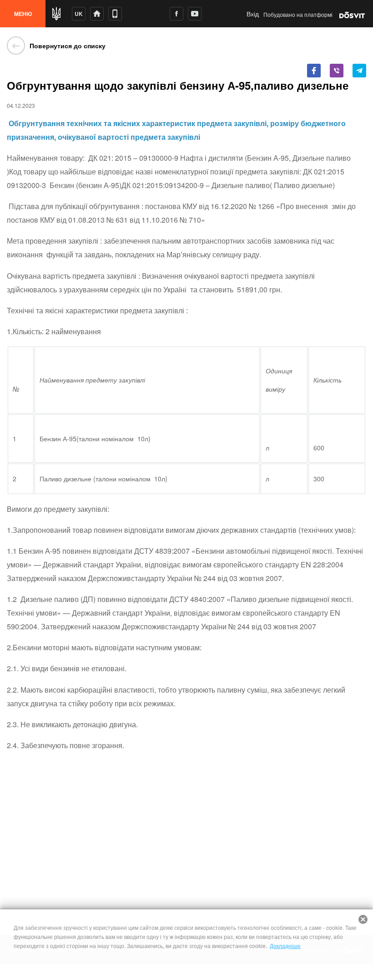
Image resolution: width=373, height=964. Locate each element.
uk (79, 14)
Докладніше (285, 945)
